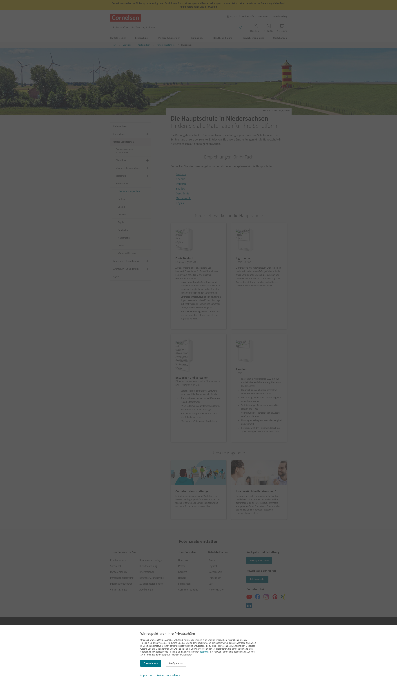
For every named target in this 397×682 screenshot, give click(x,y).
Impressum (146, 675)
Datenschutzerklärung (169, 675)
